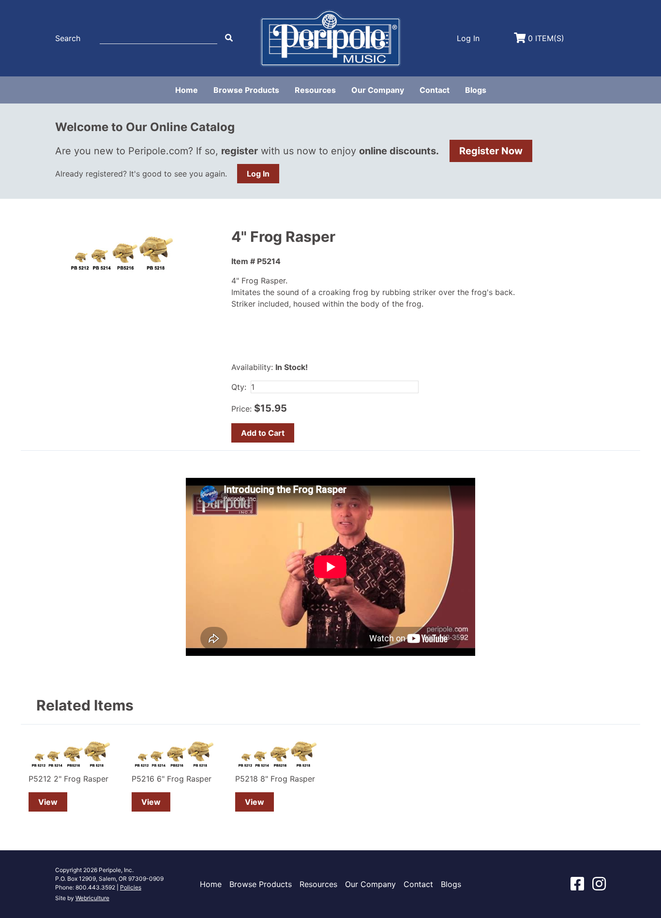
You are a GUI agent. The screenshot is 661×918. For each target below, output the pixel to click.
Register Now (491, 151)
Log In (258, 173)
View (48, 802)
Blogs (475, 90)
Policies (130, 887)
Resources (315, 90)
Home (186, 90)
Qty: (238, 387)
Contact (435, 90)
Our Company (377, 90)
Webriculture (92, 898)
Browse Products (246, 90)
